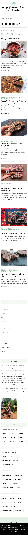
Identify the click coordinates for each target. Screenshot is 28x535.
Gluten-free (18, 34)
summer (12, 502)
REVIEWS (3, 355)
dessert (14, 452)
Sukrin (4, 502)
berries (4, 437)
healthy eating (7, 468)
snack (20, 498)
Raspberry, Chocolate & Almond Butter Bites (13, 189)
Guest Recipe (6, 332)
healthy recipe (7, 475)
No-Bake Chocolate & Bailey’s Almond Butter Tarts (12, 275)
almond (4, 433)
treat (20, 502)
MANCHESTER (4, 309)
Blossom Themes (14, 529)
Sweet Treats (9, 98)
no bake (5, 483)
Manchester (19, 479)
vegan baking (7, 510)
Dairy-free (10, 34)
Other (3, 313)
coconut (5, 449)
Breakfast (3, 34)
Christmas (15, 445)
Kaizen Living (7, 479)
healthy (16, 460)
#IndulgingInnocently (10, 429)
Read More (4, 70)
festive (13, 456)
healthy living (7, 472)
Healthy (3, 35)
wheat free (18, 510)
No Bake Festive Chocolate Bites (13, 233)
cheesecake (21, 441)
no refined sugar (7, 487)
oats (18, 487)
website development (15, 391)
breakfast (13, 437)
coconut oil (15, 449)
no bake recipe (15, 483)
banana (21, 433)
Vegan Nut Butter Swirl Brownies (13, 101)
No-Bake (4, 340)
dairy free (5, 452)
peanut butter (7, 491)
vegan (13, 506)
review (12, 498)
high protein (19, 475)
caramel (11, 441)
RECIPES (9, 35)
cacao (22, 437)
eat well (5, 456)
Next (11, 293)
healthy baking (7, 464)
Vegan (14, 35)
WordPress (14, 531)
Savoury (4, 343)
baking (13, 433)
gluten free (6, 460)
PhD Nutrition (19, 491)
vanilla (5, 506)
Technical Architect (20, 389)
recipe (4, 498)
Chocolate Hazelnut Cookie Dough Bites (11, 145)
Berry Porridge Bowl (10, 38)
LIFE (2, 306)
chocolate (5, 445)
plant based (6, 495)
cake (4, 441)
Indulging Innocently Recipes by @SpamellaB (14, 8)
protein (16, 495)
